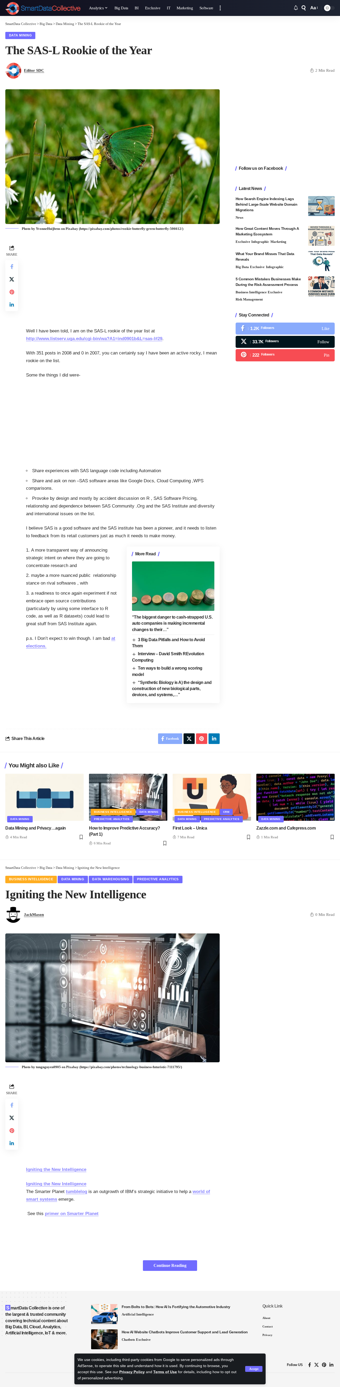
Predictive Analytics (112, 819)
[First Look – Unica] (212, 797)
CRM (226, 811)
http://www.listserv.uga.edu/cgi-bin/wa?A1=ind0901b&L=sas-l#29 (94, 338)
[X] (285, 342)
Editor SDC (34, 70)
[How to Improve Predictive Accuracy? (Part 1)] (128, 797)
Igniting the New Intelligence (56, 1169)
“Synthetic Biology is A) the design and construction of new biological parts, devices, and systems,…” (172, 688)
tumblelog (76, 1191)
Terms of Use (165, 1372)
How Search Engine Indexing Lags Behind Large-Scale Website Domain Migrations (267, 204)
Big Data (242, 267)
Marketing (278, 242)
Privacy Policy (132, 1372)
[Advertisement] (122, 281)
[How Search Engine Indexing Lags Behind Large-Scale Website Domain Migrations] (321, 206)
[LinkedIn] (331, 1365)
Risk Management (249, 299)
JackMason (34, 914)
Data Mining (20, 35)
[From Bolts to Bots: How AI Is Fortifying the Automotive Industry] (104, 1314)
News (239, 217)
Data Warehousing (110, 879)
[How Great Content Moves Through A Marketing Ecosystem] (321, 236)
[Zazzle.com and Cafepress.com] (295, 797)
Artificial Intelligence (138, 1314)
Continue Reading (170, 1265)
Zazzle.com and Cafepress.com (286, 828)
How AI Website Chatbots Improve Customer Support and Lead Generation (185, 1332)
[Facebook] (285, 329)
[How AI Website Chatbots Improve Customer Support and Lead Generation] (104, 1339)
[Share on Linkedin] (11, 304)
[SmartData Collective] (42, 8)
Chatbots (128, 1340)
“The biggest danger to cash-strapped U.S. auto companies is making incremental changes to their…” (172, 623)
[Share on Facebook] (11, 266)
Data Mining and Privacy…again (35, 828)
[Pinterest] (285, 355)
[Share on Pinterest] (11, 292)
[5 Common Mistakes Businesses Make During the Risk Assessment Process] (321, 286)
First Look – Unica (190, 828)
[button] (253, 1369)
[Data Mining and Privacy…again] (44, 797)
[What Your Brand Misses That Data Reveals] (321, 261)
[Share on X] (11, 279)
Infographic (260, 242)
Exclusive (243, 242)
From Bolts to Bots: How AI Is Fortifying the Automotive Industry (176, 1307)
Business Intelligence (251, 292)
